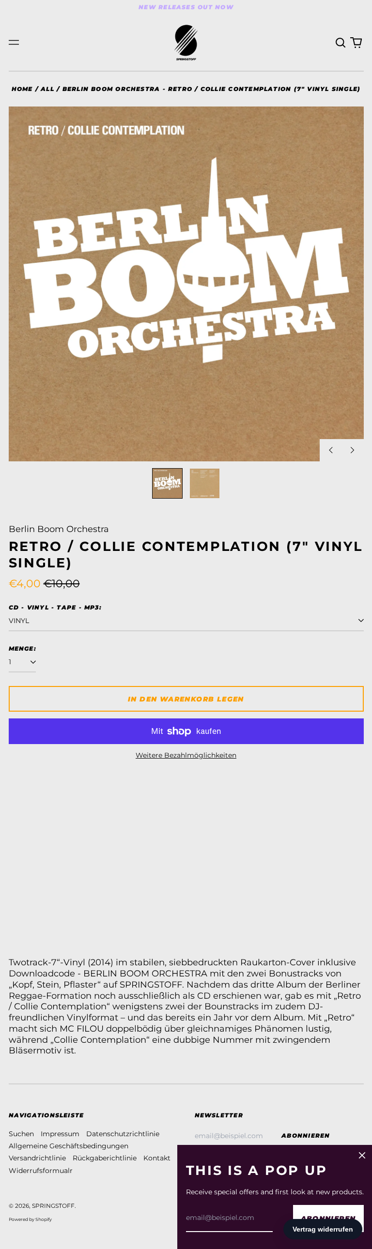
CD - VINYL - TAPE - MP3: (55, 607)
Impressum (60, 1133)
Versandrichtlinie (37, 1158)
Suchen (21, 1133)
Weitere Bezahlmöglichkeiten (186, 755)
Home (22, 88)
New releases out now (186, 7)
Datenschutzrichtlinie (122, 1133)
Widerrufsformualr (41, 1170)
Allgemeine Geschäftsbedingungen (68, 1146)
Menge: (22, 648)
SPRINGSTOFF (53, 1205)
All (47, 88)
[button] (341, 42)
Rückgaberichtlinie (105, 1158)
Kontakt (156, 1158)
